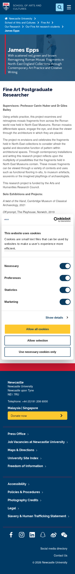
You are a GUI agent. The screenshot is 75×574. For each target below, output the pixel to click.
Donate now (19, 415)
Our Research (12, 26)
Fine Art (45, 22)
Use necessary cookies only (37, 351)
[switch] (65, 278)
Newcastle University (20, 18)
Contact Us (60, 555)
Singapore (30, 408)
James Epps (12, 30)
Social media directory (53, 548)
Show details (54, 317)
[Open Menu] (69, 7)
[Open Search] (59, 7)
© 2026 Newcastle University (49, 562)
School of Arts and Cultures (20, 22)
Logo (6, 7)
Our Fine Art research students (43, 26)
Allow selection (37, 340)
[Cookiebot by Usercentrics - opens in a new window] (54, 219)
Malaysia (14, 408)
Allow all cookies (37, 329)
